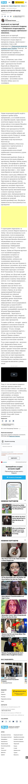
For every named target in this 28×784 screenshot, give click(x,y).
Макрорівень (4, 739)
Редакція (3, 694)
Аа (13, 2)
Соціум (15, 746)
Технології (3, 750)
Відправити (14, 458)
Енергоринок (4, 741)
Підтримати (20, 2)
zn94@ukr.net (18, 713)
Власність (16, 754)
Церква (3, 754)
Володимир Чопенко (10, 20)
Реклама (3, 696)
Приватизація (4, 743)
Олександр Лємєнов (7, 682)
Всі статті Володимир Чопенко (9, 428)
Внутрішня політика (6, 735)
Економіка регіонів (5, 746)
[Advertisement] (14, 98)
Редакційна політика (6, 699)
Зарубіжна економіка (19, 737)
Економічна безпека (19, 741)
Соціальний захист (18, 735)
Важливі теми (4, 6)
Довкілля (3, 752)
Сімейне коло (17, 750)
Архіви (2, 692)
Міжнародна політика (6, 737)
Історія (15, 748)
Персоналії (16, 743)
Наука (2, 748)
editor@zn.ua (21, 715)
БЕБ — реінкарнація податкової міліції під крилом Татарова (10, 679)
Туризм (15, 752)
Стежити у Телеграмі (15, 477)
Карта (2, 701)
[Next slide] (26, 6)
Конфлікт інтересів (18, 739)
